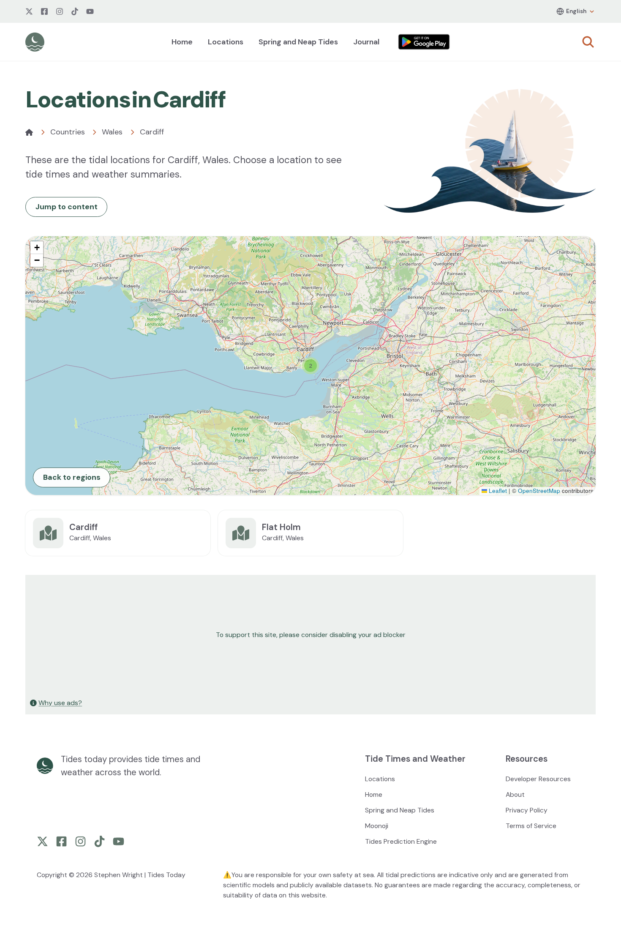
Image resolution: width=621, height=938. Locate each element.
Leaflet (497, 491)
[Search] (588, 41)
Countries (67, 132)
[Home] (29, 132)
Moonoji (376, 825)
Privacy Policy (526, 810)
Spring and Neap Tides (298, 42)
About (515, 794)
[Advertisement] (279, 635)
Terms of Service (531, 825)
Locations (225, 42)
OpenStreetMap (539, 491)
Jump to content (66, 207)
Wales (112, 132)
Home (182, 42)
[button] (310, 365)
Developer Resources (538, 778)
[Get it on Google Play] (424, 41)
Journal (366, 42)
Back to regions (72, 477)
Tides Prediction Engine (401, 841)
